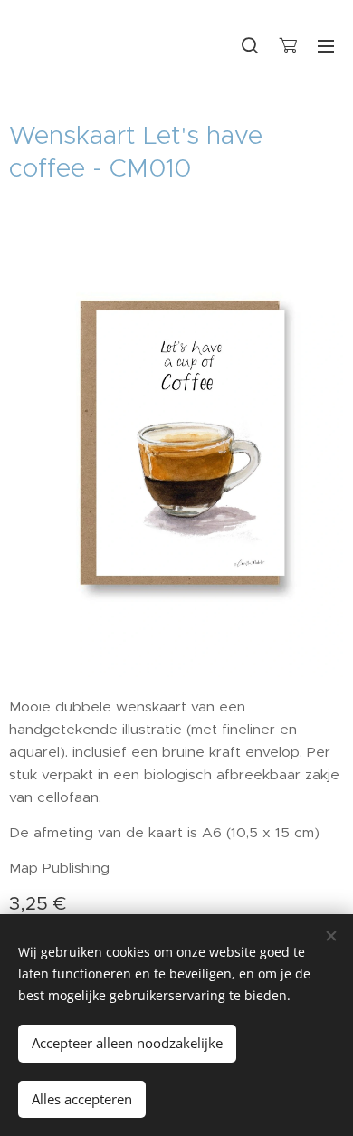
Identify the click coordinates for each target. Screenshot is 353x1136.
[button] (250, 45)
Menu (326, 45)
